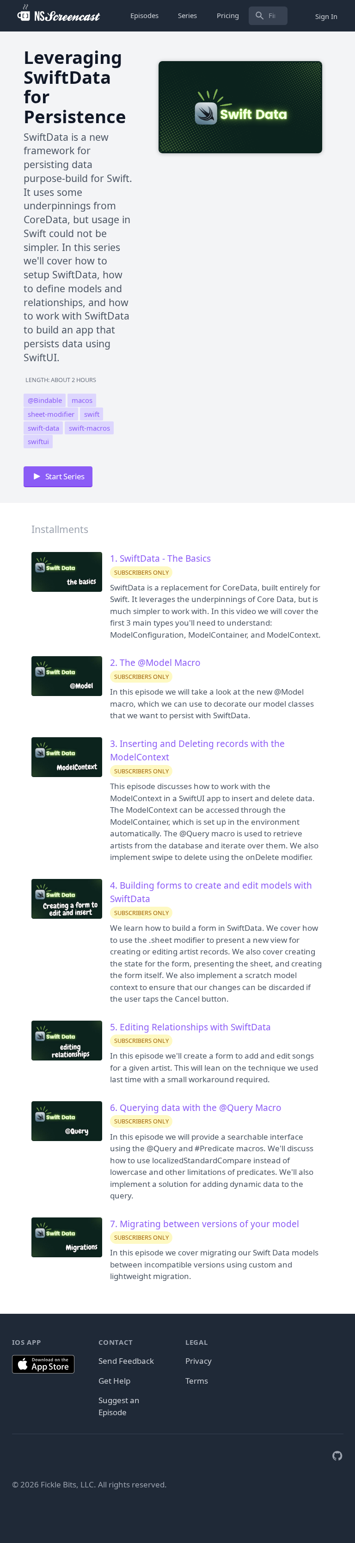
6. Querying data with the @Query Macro (196, 1108)
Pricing (228, 15)
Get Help (114, 1380)
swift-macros (89, 428)
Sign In (326, 15)
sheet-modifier (51, 414)
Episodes (144, 15)
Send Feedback (126, 1360)
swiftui (38, 441)
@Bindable (45, 400)
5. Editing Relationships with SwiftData (190, 1027)
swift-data (43, 428)
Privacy (198, 1360)
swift (91, 414)
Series (187, 15)
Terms (196, 1380)
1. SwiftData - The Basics (160, 558)
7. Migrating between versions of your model (204, 1224)
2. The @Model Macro (155, 663)
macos (82, 400)
